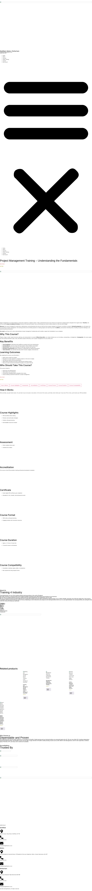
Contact (4, 60)
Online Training (6, 59)
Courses (4, 58)
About (4, 56)
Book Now (25, 698)
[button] (46, 155)
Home (4, 55)
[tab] (4, 385)
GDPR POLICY (3, 825)
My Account (5, 62)
